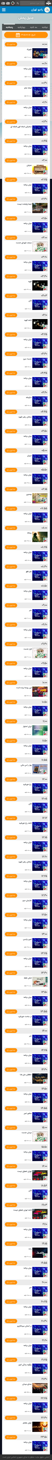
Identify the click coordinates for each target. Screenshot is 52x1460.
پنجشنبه (9, 27)
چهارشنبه (21, 27)
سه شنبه (33, 27)
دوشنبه (45, 27)
